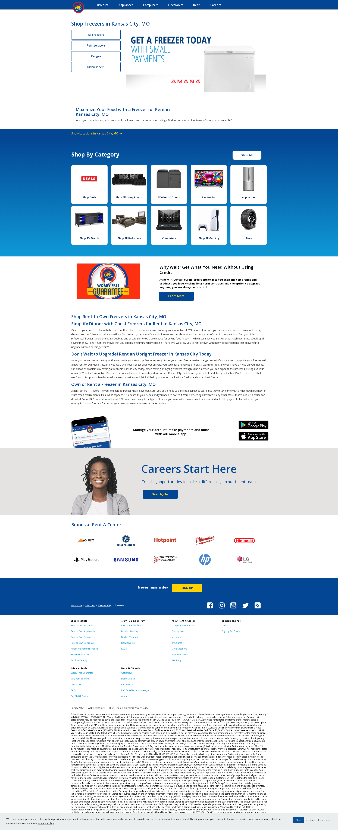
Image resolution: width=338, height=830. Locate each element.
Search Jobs (160, 494)
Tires (249, 238)
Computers (169, 238)
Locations (76, 605)
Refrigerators (96, 45)
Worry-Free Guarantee (82, 672)
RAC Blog (176, 660)
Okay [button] (298, 820)
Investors (176, 637)
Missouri (90, 605)
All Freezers (96, 35)
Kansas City (104, 605)
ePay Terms (115, 707)
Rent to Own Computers (83, 637)
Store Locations (179, 648)
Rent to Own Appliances (83, 631)
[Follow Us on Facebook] (209, 609)
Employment (178, 631)
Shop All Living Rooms (129, 197)
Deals (225, 625)
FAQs (124, 648)
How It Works (127, 642)
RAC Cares (177, 642)
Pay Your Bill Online (131, 625)
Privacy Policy (46, 823)
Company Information (183, 625)
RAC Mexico (127, 684)
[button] (318, 820)
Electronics (208, 197)
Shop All (247, 155)
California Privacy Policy (136, 707)
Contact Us (76, 684)
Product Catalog (79, 660)
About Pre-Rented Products (84, 648)
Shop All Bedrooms (129, 238)
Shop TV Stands (89, 238)
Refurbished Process (81, 654)
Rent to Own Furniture (82, 625)
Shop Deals (89, 197)
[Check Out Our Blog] (257, 609)
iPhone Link (253, 437)
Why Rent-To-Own (80, 678)
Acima (124, 696)
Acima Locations (180, 654)
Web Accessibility (96, 707)
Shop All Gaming (209, 238)
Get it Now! (126, 672)
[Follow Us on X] (245, 609)
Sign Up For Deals (231, 631)
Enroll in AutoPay (129, 631)
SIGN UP (187, 588)
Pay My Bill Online (79, 696)
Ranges (96, 56)
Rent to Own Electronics (82, 642)
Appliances (248, 197)
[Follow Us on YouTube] (233, 609)
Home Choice (128, 678)
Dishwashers (96, 67)
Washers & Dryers (169, 197)
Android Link (253, 426)
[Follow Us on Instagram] (221, 609)
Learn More (176, 296)
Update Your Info (130, 637)
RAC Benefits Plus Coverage (135, 690)
